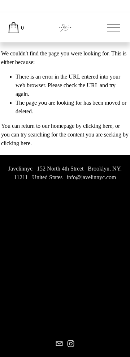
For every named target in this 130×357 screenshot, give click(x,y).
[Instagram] (70, 343)
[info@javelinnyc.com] (59, 343)
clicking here (97, 126)
